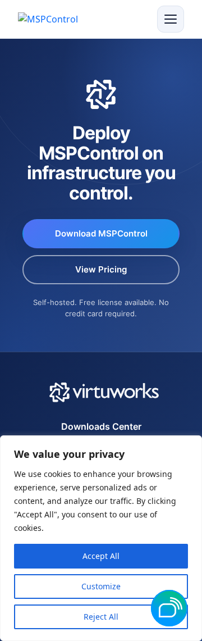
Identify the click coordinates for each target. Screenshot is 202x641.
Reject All (101, 616)
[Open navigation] (170, 19)
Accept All (101, 556)
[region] (101, 538)
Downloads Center (101, 426)
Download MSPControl (101, 233)
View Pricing (101, 269)
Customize (101, 586)
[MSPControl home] (55, 19)
